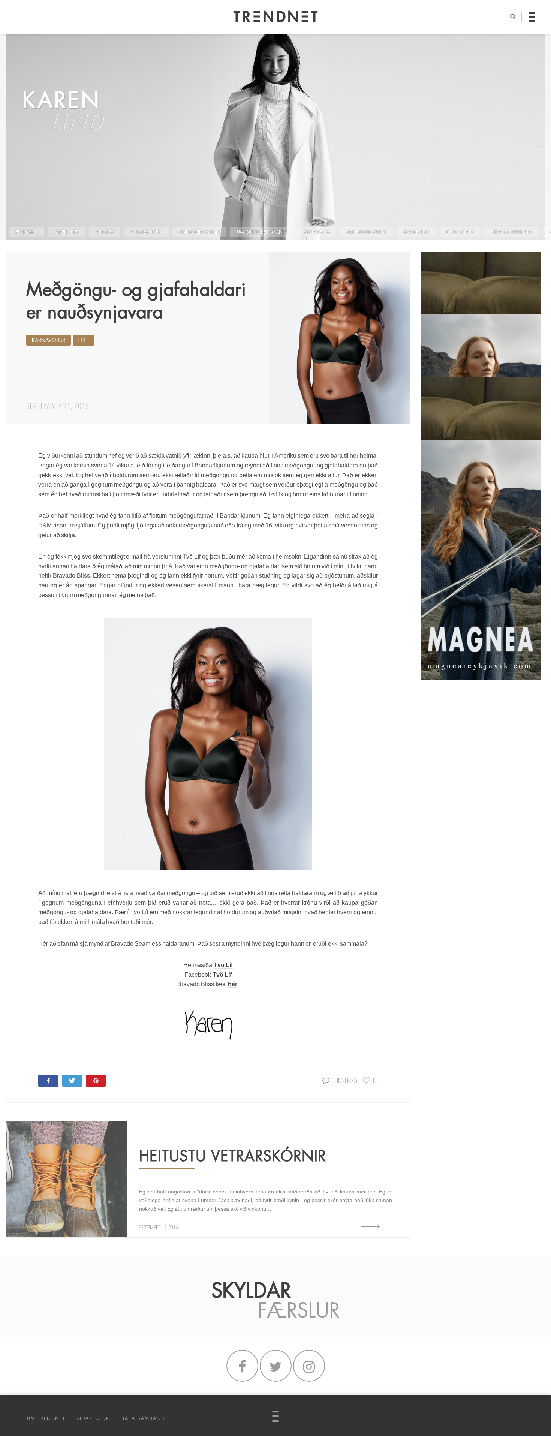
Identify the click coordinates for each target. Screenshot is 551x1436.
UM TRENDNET (46, 1418)
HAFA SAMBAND (143, 1418)
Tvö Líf (223, 965)
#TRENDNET (67, 232)
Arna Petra (316, 232)
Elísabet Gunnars (511, 232)
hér (232, 984)
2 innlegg (345, 1080)
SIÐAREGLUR (92, 1418)
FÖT (83, 340)
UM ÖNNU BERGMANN (261, 232)
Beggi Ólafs (460, 232)
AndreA (105, 232)
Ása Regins (416, 232)
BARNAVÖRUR (48, 340)
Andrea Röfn (146, 232)
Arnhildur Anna (366, 232)
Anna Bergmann (199, 232)
